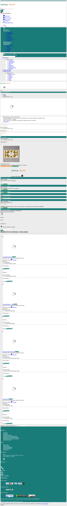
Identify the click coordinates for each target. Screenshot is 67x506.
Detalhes (14, 256)
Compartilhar (6, 121)
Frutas (9, 64)
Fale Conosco (6, 449)
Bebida (9, 75)
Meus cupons (6, 20)
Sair (4, 25)
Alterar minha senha (8, 22)
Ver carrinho (9, 166)
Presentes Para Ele (7, 43)
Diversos (10, 77)
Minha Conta (6, 444)
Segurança (5, 434)
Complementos (6, 44)
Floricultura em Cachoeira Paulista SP (11, 437)
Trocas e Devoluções (7, 448)
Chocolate (10, 76)
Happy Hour (11, 66)
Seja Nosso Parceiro (7, 439)
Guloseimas (10, 65)
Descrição (5, 125)
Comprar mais (3, 166)
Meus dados (6, 16)
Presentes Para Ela (7, 41)
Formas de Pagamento (7, 447)
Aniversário (10, 60)
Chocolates (10, 63)
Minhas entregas (7, 17)
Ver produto (6, 268)
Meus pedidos (6, 19)
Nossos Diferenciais (7, 435)
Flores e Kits (5, 29)
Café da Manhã (11, 61)
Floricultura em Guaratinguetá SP (10, 436)
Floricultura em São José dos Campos (11, 438)
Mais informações (44, 503)
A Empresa (5, 432)
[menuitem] (34, 28)
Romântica (10, 68)
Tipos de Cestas (6, 30)
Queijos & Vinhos (12, 67)
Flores (9, 78)
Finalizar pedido (15, 166)
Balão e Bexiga (11, 74)
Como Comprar (6, 446)
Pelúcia (9, 80)
